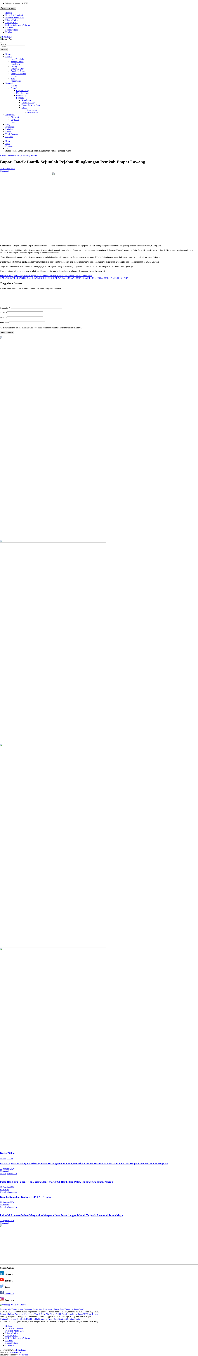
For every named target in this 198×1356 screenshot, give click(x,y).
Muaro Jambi (32, 112)
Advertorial (10, 115)
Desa (13, 122)
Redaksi (8, 13)
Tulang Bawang (28, 103)
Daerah (8, 57)
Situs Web (4, 322)
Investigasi (9, 127)
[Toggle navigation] (1, 42)
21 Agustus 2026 (7, 1187)
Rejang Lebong (17, 61)
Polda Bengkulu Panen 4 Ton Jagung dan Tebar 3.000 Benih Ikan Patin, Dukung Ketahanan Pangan (56, 1181)
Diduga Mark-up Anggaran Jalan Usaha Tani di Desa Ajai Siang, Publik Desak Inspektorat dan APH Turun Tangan (49, 1314)
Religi (8, 124)
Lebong (14, 66)
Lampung (20, 98)
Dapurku (9, 136)
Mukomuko (16, 81)
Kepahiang (15, 64)
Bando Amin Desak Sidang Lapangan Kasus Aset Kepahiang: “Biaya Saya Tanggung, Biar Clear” (42, 1309)
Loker (8, 132)
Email (3, 317)
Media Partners (11, 30)
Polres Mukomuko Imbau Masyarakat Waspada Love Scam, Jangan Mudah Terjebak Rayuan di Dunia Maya (61, 1215)
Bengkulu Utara (17, 69)
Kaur (13, 78)
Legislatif (15, 119)
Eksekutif (15, 117)
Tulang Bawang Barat (31, 105)
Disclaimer (10, 32)
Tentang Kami (11, 22)
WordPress (23, 1355)
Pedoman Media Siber (14, 18)
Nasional (9, 83)
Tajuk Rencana (11, 134)
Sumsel (14, 88)
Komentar (5, 308)
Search (3, 44)
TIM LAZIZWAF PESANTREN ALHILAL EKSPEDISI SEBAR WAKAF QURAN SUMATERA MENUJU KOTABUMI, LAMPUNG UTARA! (64, 278)
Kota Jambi (32, 110)
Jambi (24, 107)
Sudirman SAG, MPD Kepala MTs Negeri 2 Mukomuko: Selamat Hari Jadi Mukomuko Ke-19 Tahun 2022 (46, 275)
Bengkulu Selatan (18, 73)
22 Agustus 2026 (7, 1169)
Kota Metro (26, 100)
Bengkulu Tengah (18, 71)
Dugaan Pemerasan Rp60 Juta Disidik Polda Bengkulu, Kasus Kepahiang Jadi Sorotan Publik (40, 1319)
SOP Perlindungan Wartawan (17, 25)
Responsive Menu (8, 8)
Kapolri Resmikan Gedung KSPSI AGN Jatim (25, 1197)
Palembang (21, 95)
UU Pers (9, 27)
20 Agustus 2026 (7, 1220)
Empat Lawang (22, 90)
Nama (3, 313)
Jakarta (14, 86)
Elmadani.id (21, 1350)
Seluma (14, 76)
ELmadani (4, 171)
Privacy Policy (11, 20)
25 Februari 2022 (7, 168)
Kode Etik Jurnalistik (14, 15)
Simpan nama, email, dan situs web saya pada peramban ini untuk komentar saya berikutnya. (42, 328)
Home (8, 54)
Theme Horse (15, 1352)
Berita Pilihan (7, 1153)
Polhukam (9, 129)
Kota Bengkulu (17, 59)
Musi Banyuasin (23, 93)
